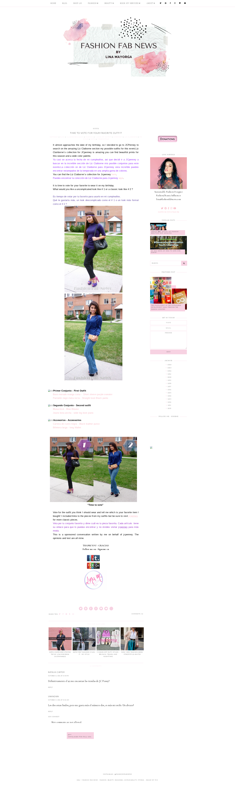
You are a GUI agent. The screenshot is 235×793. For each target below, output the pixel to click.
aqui (121, 178)
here (114, 174)
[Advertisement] (117, 98)
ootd (92, 139)
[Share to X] (60, 614)
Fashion (92, 3)
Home (53, 3)
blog (62, 137)
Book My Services (129, 3)
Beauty (108, 3)
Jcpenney (117, 137)
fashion (89, 137)
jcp (133, 516)
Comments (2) (137, 614)
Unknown (53, 696)
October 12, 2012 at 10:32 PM (58, 675)
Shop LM (77, 3)
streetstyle (103, 139)
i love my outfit (103, 137)
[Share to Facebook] (63, 614)
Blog (64, 3)
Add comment (53, 716)
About (150, 3)
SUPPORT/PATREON (168, 212)
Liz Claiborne (130, 137)
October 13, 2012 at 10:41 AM (58, 700)
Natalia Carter (56, 672)
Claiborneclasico (75, 137)
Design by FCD (152, 780)
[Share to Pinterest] (66, 614)
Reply (50, 687)
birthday (54, 137)
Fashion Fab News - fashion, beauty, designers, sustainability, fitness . (113, 780)
